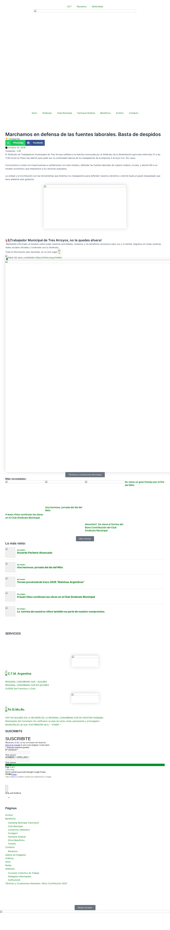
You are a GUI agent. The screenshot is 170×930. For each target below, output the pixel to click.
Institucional (14, 880)
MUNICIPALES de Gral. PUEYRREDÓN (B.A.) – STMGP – (33, 724)
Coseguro (13, 833)
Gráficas (9, 858)
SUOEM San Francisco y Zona (20, 688)
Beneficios (105, 113)
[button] (15, 143)
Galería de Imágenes (15, 855)
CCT (69, 6)
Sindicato (47, 113)
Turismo (12, 843)
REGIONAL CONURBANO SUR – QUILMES (26, 681)
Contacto (133, 113)
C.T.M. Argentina (19, 673)
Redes (8, 865)
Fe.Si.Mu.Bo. (16, 709)
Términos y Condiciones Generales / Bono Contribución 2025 (36, 883)
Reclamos (82, 6)
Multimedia (97, 6)
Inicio (34, 113)
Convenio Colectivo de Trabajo (23, 873)
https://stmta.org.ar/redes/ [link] (48, 257)
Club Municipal (64, 113)
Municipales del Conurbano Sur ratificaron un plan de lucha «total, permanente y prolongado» (52, 721)
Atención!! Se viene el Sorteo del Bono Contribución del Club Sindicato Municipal (104, 527)
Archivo (120, 113)
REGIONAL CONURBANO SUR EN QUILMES (27, 685)
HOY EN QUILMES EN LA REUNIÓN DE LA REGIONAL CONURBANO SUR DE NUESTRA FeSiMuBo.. (54, 717)
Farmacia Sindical (86, 113)
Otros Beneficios (16, 840)
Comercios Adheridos (19, 829)
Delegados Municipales (19, 876)
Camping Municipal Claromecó (23, 822)
